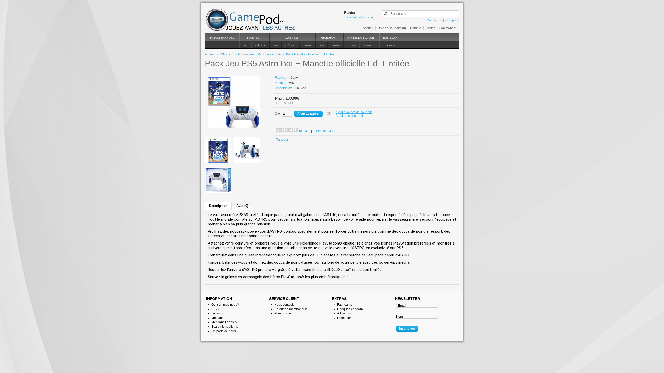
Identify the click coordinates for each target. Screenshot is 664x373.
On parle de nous (223, 331)
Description (218, 206)
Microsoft (329, 37)
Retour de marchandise (291, 309)
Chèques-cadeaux (350, 309)
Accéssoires (260, 45)
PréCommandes (222, 37)
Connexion (434, 20)
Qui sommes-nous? (225, 304)
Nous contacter (285, 304)
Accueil (368, 28)
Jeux (245, 45)
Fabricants (344, 304)
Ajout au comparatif (349, 116)
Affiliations (344, 313)
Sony (294, 78)
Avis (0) (242, 206)
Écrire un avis (323, 131)
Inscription (452, 20)
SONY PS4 (253, 37)
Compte (415, 28)
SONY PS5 (292, 37)
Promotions (345, 318)
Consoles (307, 45)
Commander (448, 28)
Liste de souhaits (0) (391, 28)
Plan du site (282, 313)
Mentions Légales (224, 322)
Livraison (217, 313)
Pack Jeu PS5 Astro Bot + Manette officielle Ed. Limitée (296, 54)
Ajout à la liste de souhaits (354, 112)
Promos (391, 45)
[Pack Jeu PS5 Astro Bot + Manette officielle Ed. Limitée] (234, 127)
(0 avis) (304, 131)
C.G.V (215, 309)
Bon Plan (390, 37)
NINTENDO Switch (360, 37)
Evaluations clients (224, 326)
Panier (430, 28)
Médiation (218, 318)
